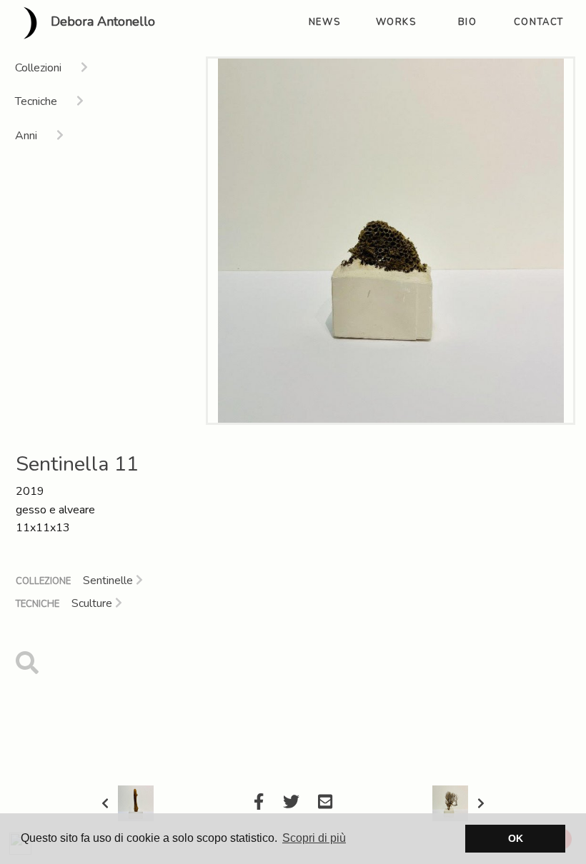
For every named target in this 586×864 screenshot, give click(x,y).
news (324, 22)
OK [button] (515, 838)
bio (467, 22)
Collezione (43, 581)
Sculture (93, 603)
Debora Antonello (101, 22)
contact (539, 22)
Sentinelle (109, 580)
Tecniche (37, 604)
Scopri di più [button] (314, 838)
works (396, 22)
